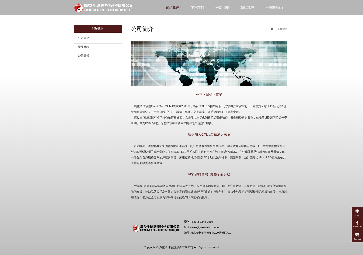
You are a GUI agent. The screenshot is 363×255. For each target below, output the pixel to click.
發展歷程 (83, 46)
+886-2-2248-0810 (201, 221)
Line (357, 216)
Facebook (357, 226)
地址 (186, 232)
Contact (357, 239)
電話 (186, 221)
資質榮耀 (83, 55)
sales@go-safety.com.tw (204, 227)
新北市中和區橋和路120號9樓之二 (210, 232)
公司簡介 (83, 38)
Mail (186, 227)
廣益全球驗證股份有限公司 (103, 7)
